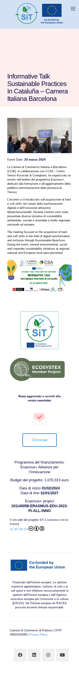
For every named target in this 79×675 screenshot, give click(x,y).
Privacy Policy (38, 634)
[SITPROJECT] (39, 13)
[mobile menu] (73, 9)
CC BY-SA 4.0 (19, 529)
